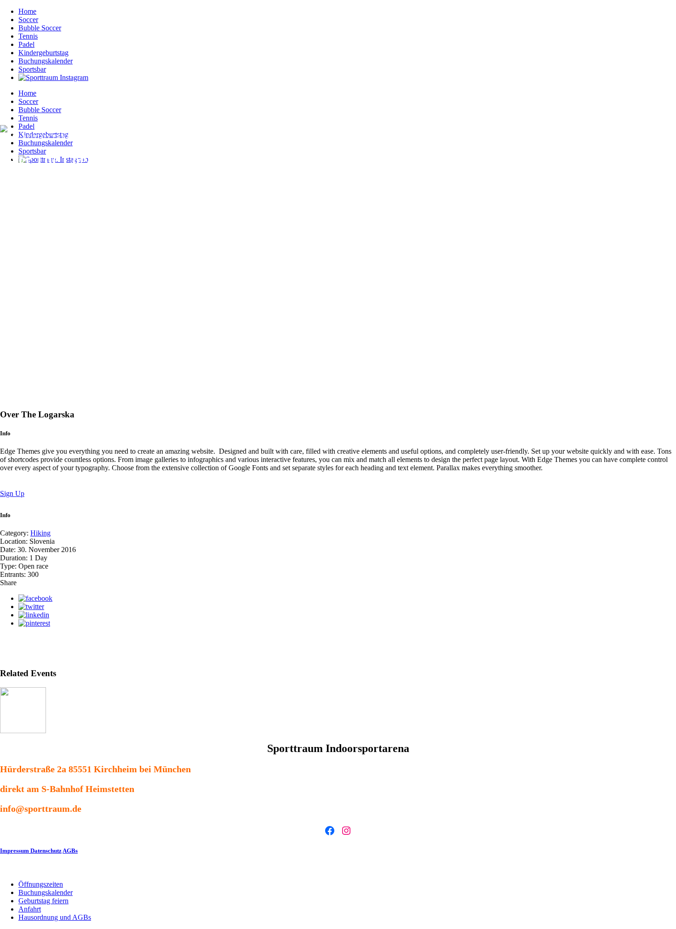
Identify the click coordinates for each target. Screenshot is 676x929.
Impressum (15, 850)
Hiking (40, 533)
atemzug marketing (310, 868)
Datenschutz (46, 850)
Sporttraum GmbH (215, 868)
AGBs (70, 850)
